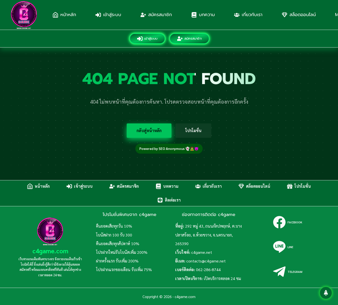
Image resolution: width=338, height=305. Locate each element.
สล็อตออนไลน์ (303, 14)
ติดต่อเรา (173, 200)
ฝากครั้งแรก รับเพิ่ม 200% (117, 260)
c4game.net (201, 252)
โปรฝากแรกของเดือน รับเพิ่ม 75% (124, 269)
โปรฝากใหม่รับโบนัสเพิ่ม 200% (121, 252)
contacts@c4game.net (206, 260)
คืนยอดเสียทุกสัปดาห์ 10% (117, 243)
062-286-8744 (208, 269)
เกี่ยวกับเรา (252, 14)
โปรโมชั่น (193, 130)
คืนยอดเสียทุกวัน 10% (114, 226)
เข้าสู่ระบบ (112, 14)
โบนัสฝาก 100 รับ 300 (114, 234)
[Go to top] (326, 293)
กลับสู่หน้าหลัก (149, 130)
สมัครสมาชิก (160, 14)
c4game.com (50, 251)
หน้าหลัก (68, 14)
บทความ (207, 14)
